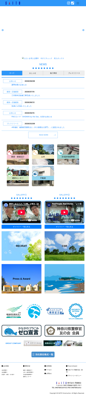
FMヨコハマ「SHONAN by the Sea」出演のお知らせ (32, 117)
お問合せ (49, 373)
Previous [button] (3, 30)
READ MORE (43, 135)
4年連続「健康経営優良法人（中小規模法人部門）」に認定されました (38, 127)
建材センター (26, 376)
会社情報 (6, 366)
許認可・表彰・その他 (8, 374)
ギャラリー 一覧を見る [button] (21, 227)
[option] (43, 30)
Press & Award (72, 366)
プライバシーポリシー (74, 375)
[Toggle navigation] (78, 3)
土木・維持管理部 (28, 372)
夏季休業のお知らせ (19, 85)
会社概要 (4, 372)
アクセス (49, 370)
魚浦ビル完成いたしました (22, 106)
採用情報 (49, 366)
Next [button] (83, 30)
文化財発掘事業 (27, 374)
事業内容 (27, 366)
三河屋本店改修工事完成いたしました (26, 95)
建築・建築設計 (27, 370)
